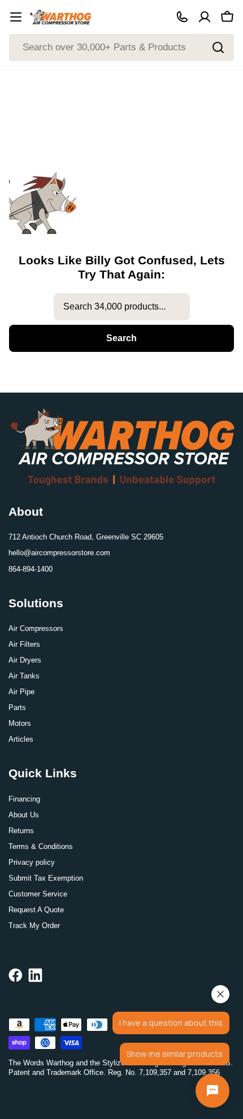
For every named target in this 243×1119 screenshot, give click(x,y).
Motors (19, 723)
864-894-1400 (30, 569)
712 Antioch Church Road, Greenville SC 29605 (85, 537)
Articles (20, 739)
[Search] (218, 47)
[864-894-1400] (182, 17)
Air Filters (24, 644)
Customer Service (37, 894)
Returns (21, 830)
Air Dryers (24, 660)
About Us (23, 815)
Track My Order (34, 925)
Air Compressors (35, 628)
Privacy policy (31, 862)
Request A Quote (36, 909)
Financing (24, 799)
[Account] (204, 17)
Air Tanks (24, 676)
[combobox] (121, 47)
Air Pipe (21, 691)
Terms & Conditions (40, 846)
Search (121, 338)
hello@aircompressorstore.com (59, 552)
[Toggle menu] (16, 17)
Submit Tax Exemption (45, 878)
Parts (17, 707)
